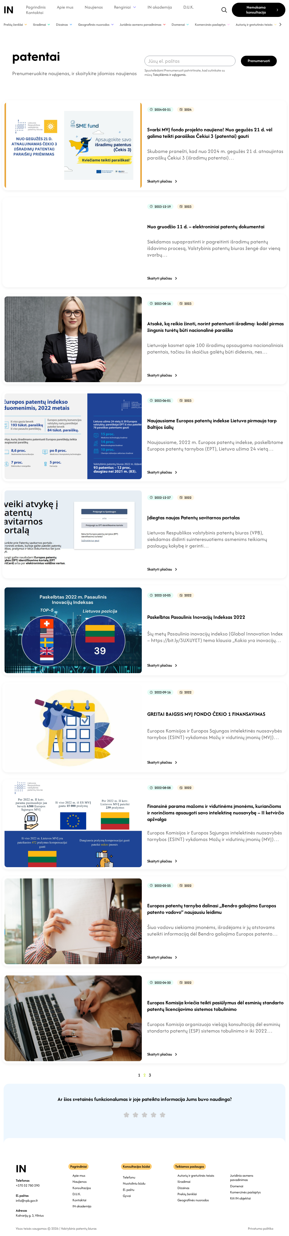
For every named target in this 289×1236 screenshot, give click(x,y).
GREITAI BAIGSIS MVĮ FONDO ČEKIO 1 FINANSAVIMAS (206, 714)
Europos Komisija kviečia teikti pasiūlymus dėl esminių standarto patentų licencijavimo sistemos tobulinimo (215, 1006)
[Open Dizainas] (71, 24)
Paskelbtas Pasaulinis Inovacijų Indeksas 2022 (196, 617)
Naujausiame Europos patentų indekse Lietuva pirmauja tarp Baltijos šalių (212, 424)
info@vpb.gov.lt (27, 1200)
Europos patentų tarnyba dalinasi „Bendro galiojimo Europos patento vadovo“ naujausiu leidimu (211, 909)
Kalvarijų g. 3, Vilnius (30, 1215)
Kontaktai (34, 12)
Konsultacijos (81, 1188)
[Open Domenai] (187, 24)
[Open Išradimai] (49, 24)
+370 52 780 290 (28, 1185)
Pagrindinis (36, 7)
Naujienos (94, 7)
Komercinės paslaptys (245, 1192)
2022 (187, 497)
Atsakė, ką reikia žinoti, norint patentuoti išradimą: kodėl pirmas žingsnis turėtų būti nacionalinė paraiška (215, 327)
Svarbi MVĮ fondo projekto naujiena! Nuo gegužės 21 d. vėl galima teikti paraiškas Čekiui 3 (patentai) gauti (209, 133)
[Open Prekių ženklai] (26, 24)
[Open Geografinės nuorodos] (112, 24)
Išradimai (183, 1181)
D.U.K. (188, 7)
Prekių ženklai (187, 1194)
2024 (187, 109)
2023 (187, 206)
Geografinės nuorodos (193, 1200)
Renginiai (122, 7)
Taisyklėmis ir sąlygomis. (169, 74)
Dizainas (183, 1188)
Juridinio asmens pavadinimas (241, 1177)
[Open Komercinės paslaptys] (228, 24)
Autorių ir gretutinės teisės (195, 1175)
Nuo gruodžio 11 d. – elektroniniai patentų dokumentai (205, 226)
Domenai (236, 1186)
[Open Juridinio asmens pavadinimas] (164, 24)
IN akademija (159, 7)
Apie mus (65, 7)
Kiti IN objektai (240, 1198)
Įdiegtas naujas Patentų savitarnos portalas (193, 517)
